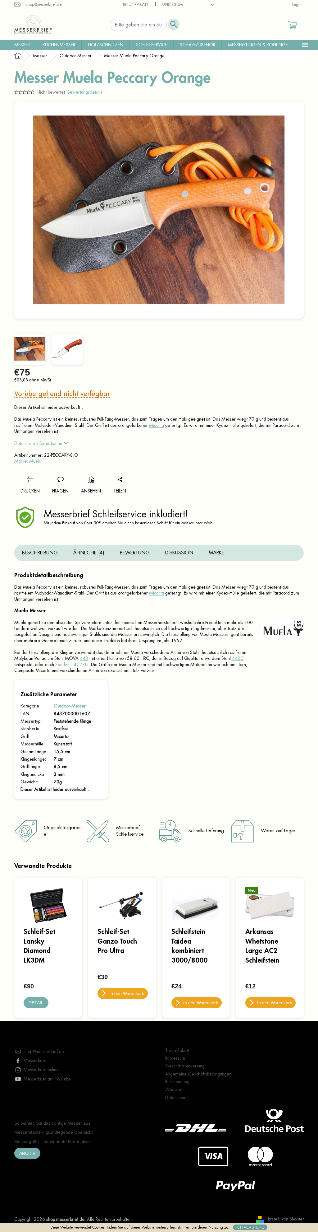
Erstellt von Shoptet (286, 1219)
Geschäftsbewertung (185, 1066)
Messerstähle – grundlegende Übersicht (53, 1132)
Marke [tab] (216, 552)
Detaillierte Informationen (38, 443)
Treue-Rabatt (135, 4)
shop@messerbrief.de (44, 1051)
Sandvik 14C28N (72, 664)
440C (237, 658)
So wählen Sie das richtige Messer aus (52, 1123)
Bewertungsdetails (84, 92)
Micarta (156, 425)
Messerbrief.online (41, 1069)
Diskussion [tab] (179, 552)
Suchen (173, 24)
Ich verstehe (250, 1227)
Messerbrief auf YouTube (47, 1079)
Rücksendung (177, 1082)
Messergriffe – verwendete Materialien (52, 1141)
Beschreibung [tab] (40, 552)
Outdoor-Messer (70, 706)
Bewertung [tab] (135, 552)
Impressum (172, 4)
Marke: (27, 461)
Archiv (27, 1153)
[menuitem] (22, 45)
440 (84, 658)
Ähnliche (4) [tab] (88, 552)
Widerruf (173, 1089)
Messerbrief (35, 1060)
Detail (36, 1002)
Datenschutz (177, 1097)
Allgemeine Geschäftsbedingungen (198, 1074)
